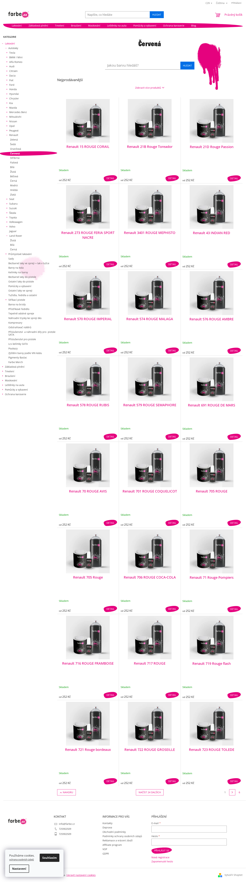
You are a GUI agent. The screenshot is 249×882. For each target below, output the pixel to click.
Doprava (107, 827)
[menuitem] (16, 25)
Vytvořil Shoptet (233, 874)
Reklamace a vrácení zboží (118, 840)
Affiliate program (112, 844)
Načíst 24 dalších (150, 792)
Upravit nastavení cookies (81, 875)
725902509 (65, 828)
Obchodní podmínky (114, 832)
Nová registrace (160, 857)
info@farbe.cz (67, 823)
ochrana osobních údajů (21, 859)
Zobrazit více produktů (148, 87)
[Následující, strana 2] (232, 792)
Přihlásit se (161, 850)
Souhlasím (49, 858)
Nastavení (19, 869)
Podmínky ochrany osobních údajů (122, 836)
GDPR (106, 853)
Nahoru (68, 792)
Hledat (156, 14)
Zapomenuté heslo (162, 861)
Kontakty (107, 823)
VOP (105, 849)
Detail (110, 178)
